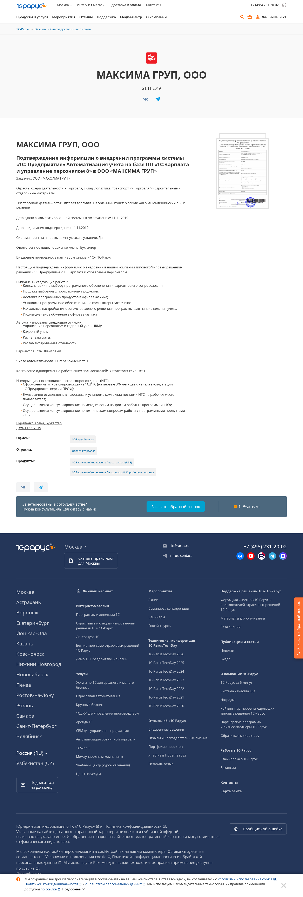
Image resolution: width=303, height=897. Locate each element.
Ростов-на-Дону (35, 695)
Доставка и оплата (126, 5)
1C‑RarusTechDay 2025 (166, 662)
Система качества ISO (238, 691)
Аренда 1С (84, 722)
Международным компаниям (99, 756)
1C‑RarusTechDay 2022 (166, 688)
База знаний (231, 627)
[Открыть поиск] (242, 17)
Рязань (24, 705)
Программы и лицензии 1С (98, 614)
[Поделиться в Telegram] (157, 100)
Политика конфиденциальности (134, 826)
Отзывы (86, 17)
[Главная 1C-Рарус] (32, 6)
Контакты (153, 5)
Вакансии (228, 767)
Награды (228, 699)
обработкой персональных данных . (116, 884)
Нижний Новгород (38, 664)
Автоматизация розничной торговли (105, 739)
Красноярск (30, 653)
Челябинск (29, 736)
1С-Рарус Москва (83, 439)
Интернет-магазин (92, 5)
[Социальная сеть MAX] (283, 556)
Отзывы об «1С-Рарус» (167, 720)
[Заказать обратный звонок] (284, 4)
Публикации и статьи (240, 641)
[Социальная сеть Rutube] (261, 556)
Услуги (82, 674)
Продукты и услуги (32, 17)
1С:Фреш (83, 748)
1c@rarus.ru (249, 506)
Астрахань (28, 602)
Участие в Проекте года (167, 755)
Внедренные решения (166, 729)
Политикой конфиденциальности (52, 884)
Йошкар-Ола (31, 633)
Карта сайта (231, 791)
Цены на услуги (88, 774)
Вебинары (156, 617)
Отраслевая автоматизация (98, 696)
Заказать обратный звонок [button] (176, 506)
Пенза (23, 684)
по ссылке (25, 868)
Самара (25, 715)
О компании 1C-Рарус (239, 674)
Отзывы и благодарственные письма (62, 29)
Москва (25, 591)
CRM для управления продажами (102, 730)
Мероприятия (63, 17)
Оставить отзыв (160, 764)
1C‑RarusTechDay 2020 (166, 706)
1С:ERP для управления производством (107, 713)
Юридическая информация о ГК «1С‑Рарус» (56, 826)
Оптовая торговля (83, 451)
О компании (156, 17)
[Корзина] (249, 16)
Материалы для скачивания (243, 618)
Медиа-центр (131, 17)
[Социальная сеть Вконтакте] (240, 556)
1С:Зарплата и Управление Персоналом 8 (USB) (102, 462)
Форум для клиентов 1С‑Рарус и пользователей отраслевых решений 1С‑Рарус (250, 605)
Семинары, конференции (168, 608)
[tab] (32, 17)
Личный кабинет (98, 591)
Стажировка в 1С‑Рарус (239, 759)
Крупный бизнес (89, 704)
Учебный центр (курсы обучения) (103, 765)
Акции (153, 600)
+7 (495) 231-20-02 (265, 5)
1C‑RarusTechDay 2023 (166, 680)
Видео (225, 659)
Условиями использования (247, 879)
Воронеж (27, 612)
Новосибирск (32, 674)
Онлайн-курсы (159, 625)
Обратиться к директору (240, 735)
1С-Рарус (22, 29)
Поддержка (106, 17)
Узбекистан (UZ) (35, 763)
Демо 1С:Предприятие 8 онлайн (101, 659)
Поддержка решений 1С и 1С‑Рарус (251, 591)
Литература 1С (87, 637)
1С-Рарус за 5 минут (236, 682)
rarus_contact (181, 555)
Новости (227, 650)
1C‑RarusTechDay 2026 (166, 654)
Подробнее (71, 889)
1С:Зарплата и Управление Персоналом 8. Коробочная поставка (113, 472)
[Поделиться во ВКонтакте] (146, 100)
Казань (24, 643)
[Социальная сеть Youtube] (251, 556)
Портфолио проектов (165, 746)
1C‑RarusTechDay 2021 (166, 697)
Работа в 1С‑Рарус (236, 750)
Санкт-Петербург (36, 726)
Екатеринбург (32, 623)
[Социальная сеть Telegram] (272, 556)
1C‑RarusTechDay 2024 (166, 671)
